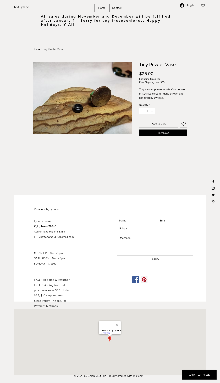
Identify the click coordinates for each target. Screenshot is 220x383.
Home (36, 49)
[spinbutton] (147, 111)
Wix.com (138, 375)
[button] (203, 5)
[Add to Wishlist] (183, 123)
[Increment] (152, 111)
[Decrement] (142, 111)
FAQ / (38, 279)
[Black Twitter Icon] (213, 195)
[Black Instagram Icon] (213, 188)
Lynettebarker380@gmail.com (56, 236)
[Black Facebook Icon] (213, 181)
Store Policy (42, 300)
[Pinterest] (144, 279)
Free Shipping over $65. (152, 82)
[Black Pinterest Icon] (213, 202)
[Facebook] (135, 279)
